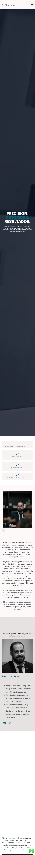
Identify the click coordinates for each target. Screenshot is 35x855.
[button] (32, 4)
